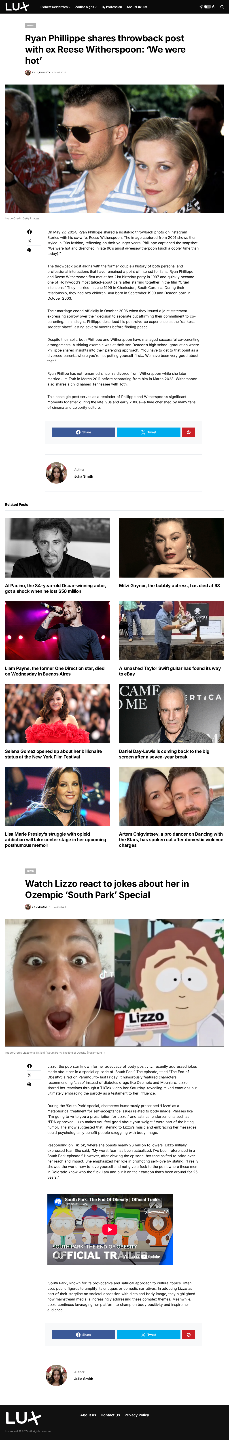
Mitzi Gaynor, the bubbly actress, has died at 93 (169, 585)
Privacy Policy (137, 1415)
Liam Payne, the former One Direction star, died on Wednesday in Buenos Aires (54, 671)
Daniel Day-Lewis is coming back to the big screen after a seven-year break (164, 754)
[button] (207, 6)
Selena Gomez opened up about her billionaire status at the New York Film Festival (53, 754)
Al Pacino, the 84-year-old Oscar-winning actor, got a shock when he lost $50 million (55, 588)
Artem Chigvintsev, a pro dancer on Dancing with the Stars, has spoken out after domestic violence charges (171, 839)
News (30, 25)
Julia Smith (83, 476)
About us (88, 1415)
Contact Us (110, 1415)
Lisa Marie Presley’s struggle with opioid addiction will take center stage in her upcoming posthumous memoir (55, 839)
